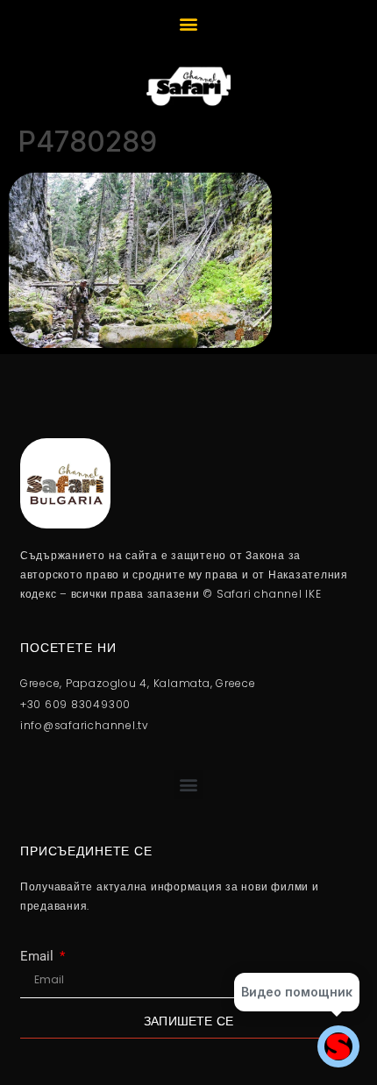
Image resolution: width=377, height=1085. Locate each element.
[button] (188, 23)
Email (38, 956)
